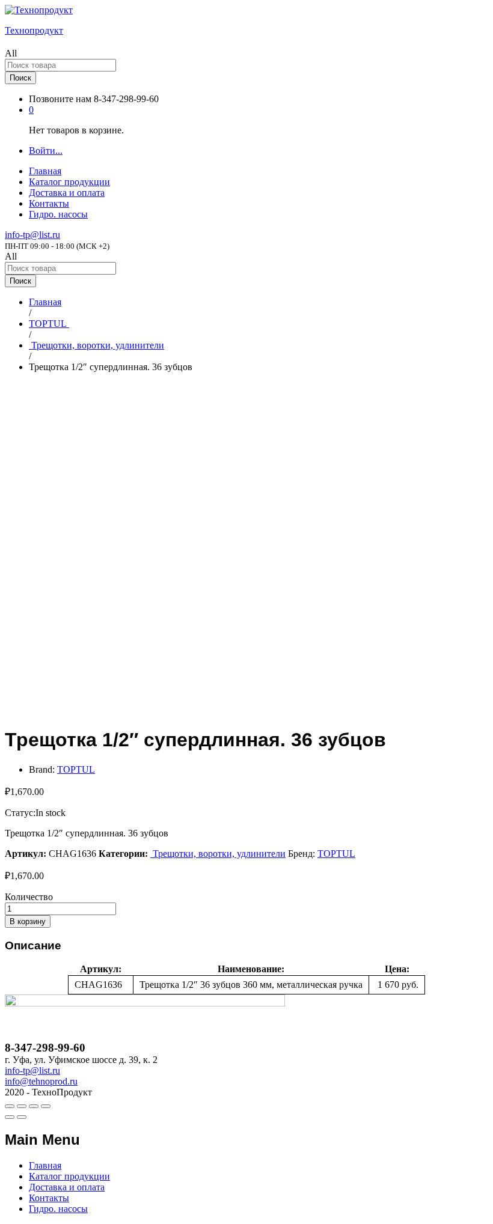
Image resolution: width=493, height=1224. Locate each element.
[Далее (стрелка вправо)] (21, 1117)
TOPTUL (76, 769)
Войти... (46, 150)
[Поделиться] (21, 1106)
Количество (29, 897)
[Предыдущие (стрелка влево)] (9, 1117)
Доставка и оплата (67, 192)
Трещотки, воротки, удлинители (218, 853)
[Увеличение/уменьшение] (46, 1106)
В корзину (28, 921)
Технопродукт (34, 30)
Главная (45, 171)
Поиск (20, 77)
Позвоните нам (60, 99)
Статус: (20, 813)
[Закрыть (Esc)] (9, 1106)
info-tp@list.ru (32, 235)
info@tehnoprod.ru (41, 1081)
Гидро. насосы (58, 214)
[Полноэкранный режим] (33, 1106)
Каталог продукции (69, 182)
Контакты (49, 203)
